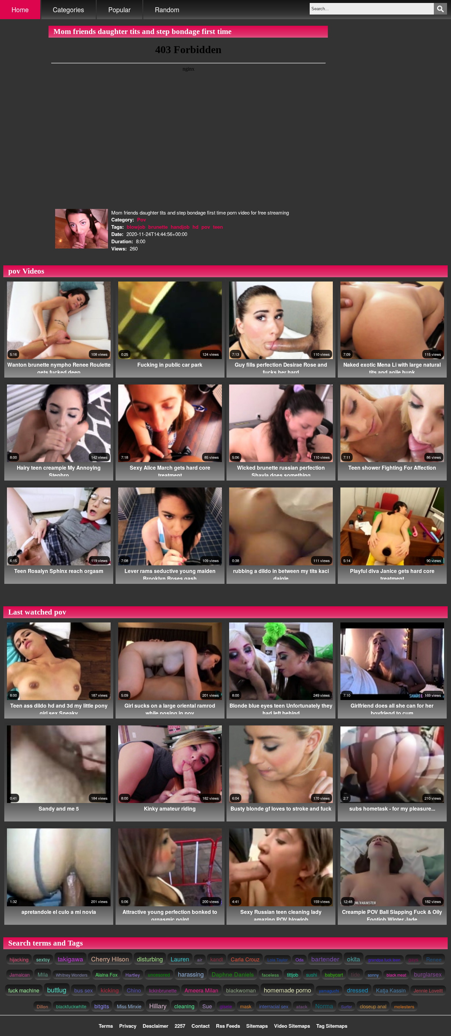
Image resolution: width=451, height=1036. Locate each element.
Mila (43, 974)
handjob (180, 226)
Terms (106, 1025)
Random (167, 9)
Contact (200, 1025)
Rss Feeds (228, 1025)
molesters (404, 1006)
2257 (180, 1025)
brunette (158, 226)
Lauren (180, 959)
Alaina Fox (106, 974)
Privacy (127, 1025)
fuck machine (23, 990)
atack (301, 1006)
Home (20, 9)
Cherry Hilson (110, 958)
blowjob (136, 226)
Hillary (157, 1005)
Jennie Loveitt (428, 990)
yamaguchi (329, 990)
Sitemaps (257, 1025)
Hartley (132, 975)
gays (413, 959)
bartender (325, 958)
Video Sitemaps (292, 1025)
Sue (207, 1006)
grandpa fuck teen (384, 959)
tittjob (292, 974)
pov (205, 226)
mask (245, 1006)
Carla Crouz (245, 959)
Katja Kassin (391, 990)
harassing (191, 974)
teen (218, 226)
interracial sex (273, 1006)
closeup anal (373, 1006)
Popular (119, 9)
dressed (357, 990)
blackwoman (241, 990)
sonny (373, 975)
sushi (311, 974)
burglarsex (428, 974)
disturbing (150, 958)
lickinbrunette (163, 990)
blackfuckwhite (71, 1006)
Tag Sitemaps (331, 1025)
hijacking (19, 959)
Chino (134, 990)
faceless (270, 974)
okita (353, 958)
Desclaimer (155, 1025)
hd (195, 226)
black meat (396, 975)
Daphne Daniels (233, 974)
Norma (324, 1006)
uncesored (159, 974)
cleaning (184, 1006)
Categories (68, 9)
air (199, 959)
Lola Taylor (277, 959)
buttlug (56, 989)
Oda (299, 959)
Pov (141, 219)
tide (355, 974)
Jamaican (20, 974)
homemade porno (287, 989)
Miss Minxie (129, 1006)
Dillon (42, 1006)
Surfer (346, 1006)
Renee (434, 959)
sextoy (43, 959)
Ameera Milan (201, 990)
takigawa (70, 958)
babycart (334, 974)
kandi (216, 959)
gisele (226, 1006)
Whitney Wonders (71, 975)
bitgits (101, 1006)
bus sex (83, 990)
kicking (110, 990)
